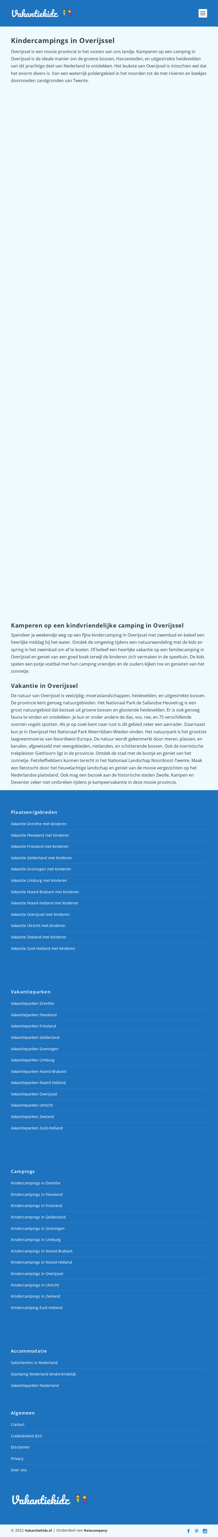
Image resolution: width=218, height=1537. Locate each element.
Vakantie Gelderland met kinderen (41, 857)
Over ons (19, 1469)
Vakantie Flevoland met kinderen (40, 835)
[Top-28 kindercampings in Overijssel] (109, 143)
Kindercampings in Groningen (38, 1228)
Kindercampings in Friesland (36, 1205)
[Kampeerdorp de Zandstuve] (109, 325)
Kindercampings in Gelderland (38, 1217)
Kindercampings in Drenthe (35, 1182)
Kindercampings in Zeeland (35, 1296)
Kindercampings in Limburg (36, 1239)
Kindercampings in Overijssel (37, 1273)
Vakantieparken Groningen (34, 1048)
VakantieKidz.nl (38, 1530)
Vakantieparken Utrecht (32, 1105)
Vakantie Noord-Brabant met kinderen (45, 891)
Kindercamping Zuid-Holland (36, 1307)
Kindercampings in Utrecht (35, 1285)
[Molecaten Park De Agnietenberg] (109, 499)
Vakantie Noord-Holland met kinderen (44, 902)
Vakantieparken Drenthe (32, 1003)
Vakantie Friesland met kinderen (40, 846)
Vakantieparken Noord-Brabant (38, 1071)
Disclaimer (20, 1447)
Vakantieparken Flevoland (34, 1014)
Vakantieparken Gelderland (35, 1037)
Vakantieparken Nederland (35, 1385)
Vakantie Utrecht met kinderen (38, 925)
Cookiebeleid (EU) (26, 1435)
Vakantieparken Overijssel (34, 1093)
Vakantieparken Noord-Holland (38, 1082)
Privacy (17, 1458)
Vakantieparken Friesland (33, 1025)
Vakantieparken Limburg (32, 1059)
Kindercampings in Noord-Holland (41, 1262)
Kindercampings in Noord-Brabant (42, 1251)
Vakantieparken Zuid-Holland (37, 1127)
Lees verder (30, 249)
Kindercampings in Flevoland (37, 1194)
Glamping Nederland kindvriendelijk (43, 1374)
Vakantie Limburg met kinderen (39, 880)
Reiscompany (95, 1530)
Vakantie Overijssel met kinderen (40, 914)
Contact (17, 1424)
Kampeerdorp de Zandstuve (47, 392)
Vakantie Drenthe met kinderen (39, 823)
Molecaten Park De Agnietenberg (53, 566)
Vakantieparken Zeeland (32, 1116)
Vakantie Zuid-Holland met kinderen (43, 948)
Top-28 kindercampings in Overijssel (56, 210)
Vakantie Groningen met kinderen (41, 869)
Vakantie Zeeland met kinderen (38, 936)
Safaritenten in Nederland (34, 1362)
